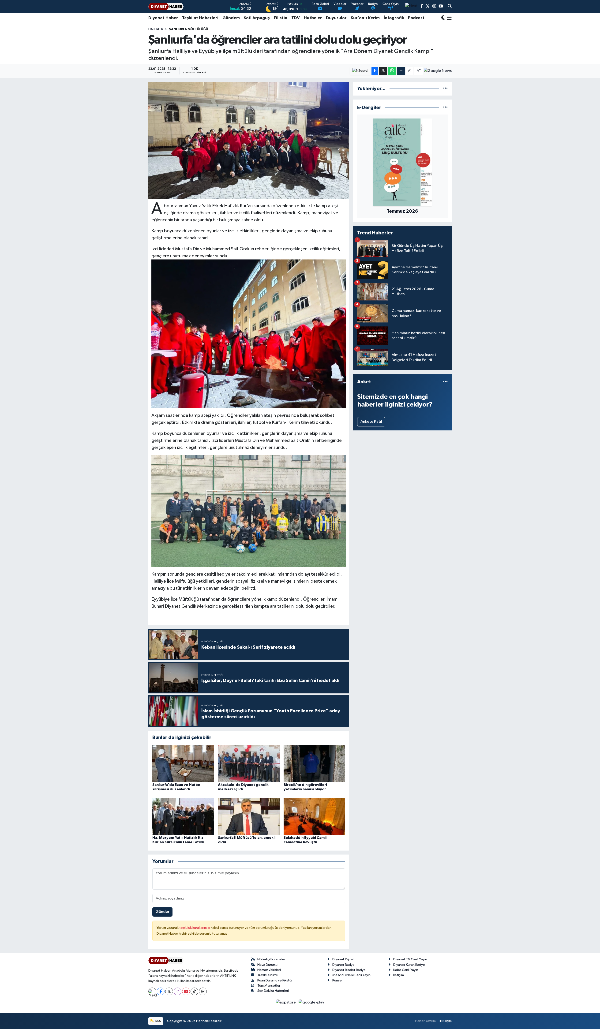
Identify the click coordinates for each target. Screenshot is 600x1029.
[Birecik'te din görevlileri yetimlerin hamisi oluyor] (314, 763)
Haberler (155, 29)
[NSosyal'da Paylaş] (360, 71)
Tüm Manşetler (268, 985)
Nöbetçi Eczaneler (271, 959)
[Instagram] (177, 991)
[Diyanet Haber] (166, 6)
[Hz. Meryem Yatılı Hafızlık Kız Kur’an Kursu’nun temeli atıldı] (183, 816)
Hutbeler (313, 18)
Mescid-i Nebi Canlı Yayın (351, 975)
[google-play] (311, 1002)
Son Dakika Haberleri (273, 990)
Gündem (231, 18)
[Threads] (203, 991)
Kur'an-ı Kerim (365, 18)
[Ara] (450, 7)
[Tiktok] (194, 991)
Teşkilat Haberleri (200, 18)
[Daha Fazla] (401, 71)
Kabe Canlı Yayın (405, 970)
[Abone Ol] (438, 71)
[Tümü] (445, 89)
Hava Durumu (267, 964)
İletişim (398, 975)
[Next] (152, 991)
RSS (158, 1021)
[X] (169, 991)
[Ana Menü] (448, 18)
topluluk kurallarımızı (195, 927)
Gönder (162, 912)
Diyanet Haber (163, 18)
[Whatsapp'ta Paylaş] (392, 71)
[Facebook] (161, 991)
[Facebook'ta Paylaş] (374, 71)
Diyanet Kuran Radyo (409, 964)
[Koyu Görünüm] (443, 18)
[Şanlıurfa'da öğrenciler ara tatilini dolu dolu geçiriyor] (248, 140)
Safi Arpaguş (257, 18)
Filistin (280, 18)
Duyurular (336, 18)
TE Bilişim (445, 1021)
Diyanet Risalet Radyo (349, 970)
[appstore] (286, 1002)
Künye (337, 980)
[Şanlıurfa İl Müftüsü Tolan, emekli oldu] (249, 816)
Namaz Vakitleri (269, 970)
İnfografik (394, 18)
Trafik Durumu (267, 975)
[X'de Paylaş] (383, 71)
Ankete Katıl (371, 422)
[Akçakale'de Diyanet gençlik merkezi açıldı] (249, 763)
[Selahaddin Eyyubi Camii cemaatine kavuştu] (314, 816)
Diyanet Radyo (343, 964)
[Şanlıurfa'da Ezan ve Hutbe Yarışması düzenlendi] (183, 763)
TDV (295, 18)
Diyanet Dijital (342, 959)
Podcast (416, 18)
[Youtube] (186, 991)
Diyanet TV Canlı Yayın (410, 959)
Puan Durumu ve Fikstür (274, 980)
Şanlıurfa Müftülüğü (188, 29)
